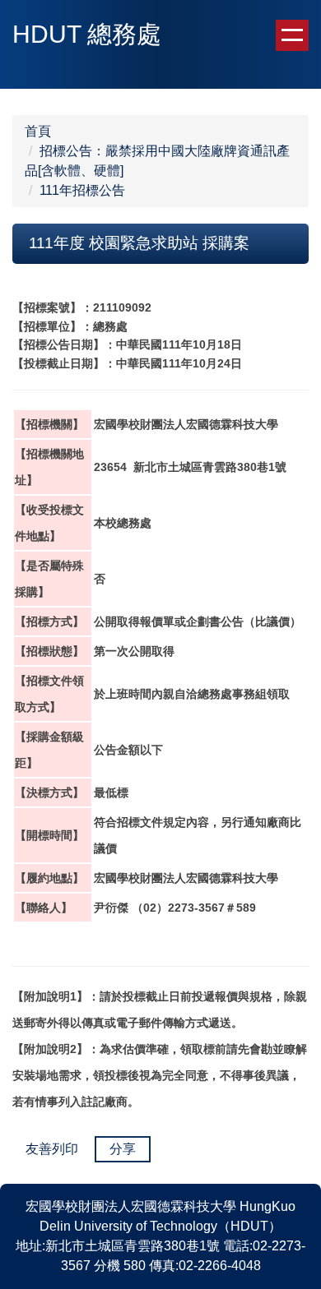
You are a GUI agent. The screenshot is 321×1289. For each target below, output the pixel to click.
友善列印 (52, 1149)
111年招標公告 (82, 190)
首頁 (38, 131)
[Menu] (292, 35)
